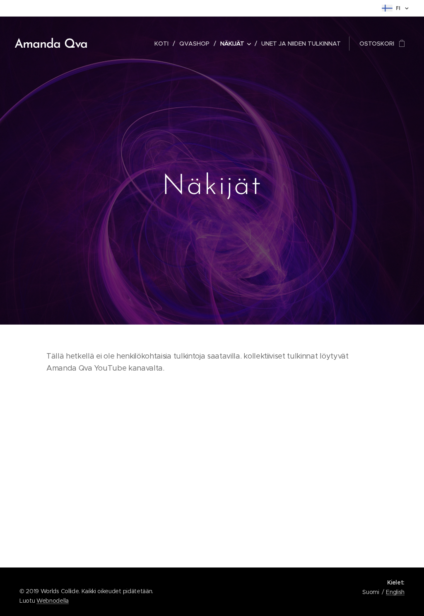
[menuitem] (163, 43)
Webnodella (52, 600)
